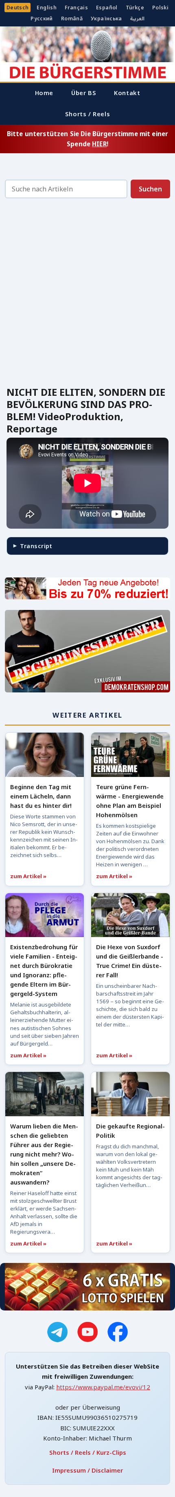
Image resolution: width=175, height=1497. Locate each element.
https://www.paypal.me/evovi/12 (103, 1387)
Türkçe (135, 7)
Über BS (83, 93)
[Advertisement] (87, 294)
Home (44, 93)
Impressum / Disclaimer (87, 1470)
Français (76, 7)
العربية (137, 18)
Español (107, 7)
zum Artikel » (28, 876)
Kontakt (127, 93)
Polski (160, 7)
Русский (42, 18)
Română (72, 18)
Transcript (36, 546)
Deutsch (18, 7)
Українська (106, 18)
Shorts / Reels (87, 114)
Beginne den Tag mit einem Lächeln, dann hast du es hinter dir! (41, 796)
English (47, 7)
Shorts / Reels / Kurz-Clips (87, 1452)
